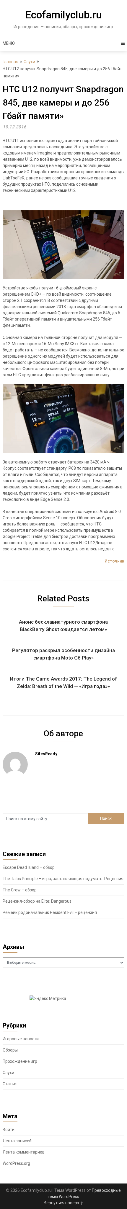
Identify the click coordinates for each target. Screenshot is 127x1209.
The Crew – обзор (20, 890)
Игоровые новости (21, 1038)
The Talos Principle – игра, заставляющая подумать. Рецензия (63, 878)
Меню (9, 43)
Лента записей (17, 1140)
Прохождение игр (20, 1061)
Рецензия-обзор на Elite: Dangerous (37, 901)
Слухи (29, 61)
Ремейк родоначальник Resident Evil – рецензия (50, 912)
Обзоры (10, 1050)
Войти (8, 1129)
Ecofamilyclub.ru (63, 15)
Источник (114, 561)
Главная (10, 61)
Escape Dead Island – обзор (29, 867)
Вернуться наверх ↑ (63, 1202)
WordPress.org (16, 1163)
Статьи (10, 1083)
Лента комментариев (24, 1152)
